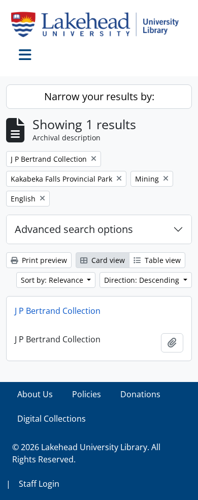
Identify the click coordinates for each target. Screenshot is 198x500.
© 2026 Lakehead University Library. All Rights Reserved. (86, 453)
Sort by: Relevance (53, 280)
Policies (86, 394)
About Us (35, 394)
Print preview (43, 260)
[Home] (99, 24)
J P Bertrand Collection (58, 310)
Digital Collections (51, 418)
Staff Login (39, 483)
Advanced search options (74, 229)
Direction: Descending (142, 280)
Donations (140, 394)
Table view (162, 260)
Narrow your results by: (99, 96)
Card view (107, 260)
